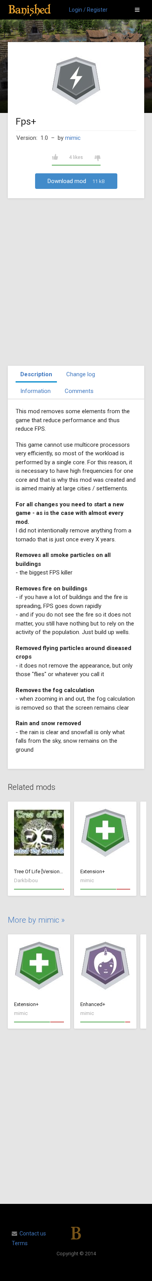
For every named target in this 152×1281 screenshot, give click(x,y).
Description (36, 374)
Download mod (76, 181)
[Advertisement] (76, 282)
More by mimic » (36, 920)
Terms (20, 1243)
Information (35, 391)
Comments (79, 391)
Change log (80, 374)
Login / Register (88, 10)
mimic (73, 137)
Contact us (32, 1233)
